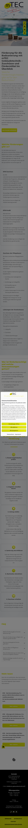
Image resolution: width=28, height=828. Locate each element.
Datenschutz (10, 434)
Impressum (18, 434)
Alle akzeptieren (14, 430)
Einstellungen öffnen (14, 424)
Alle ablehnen (14, 427)
